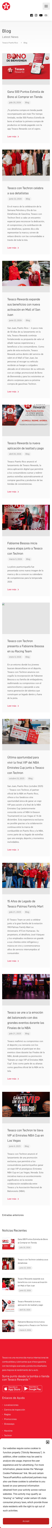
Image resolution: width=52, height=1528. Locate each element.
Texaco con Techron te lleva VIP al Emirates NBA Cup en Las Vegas (25, 1135)
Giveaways (9, 1424)
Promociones (10, 1419)
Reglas (7, 1414)
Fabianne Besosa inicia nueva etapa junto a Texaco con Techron (24, 548)
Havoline (8, 1431)
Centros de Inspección (14, 1410)
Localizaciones (11, 1405)
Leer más (12, 136)
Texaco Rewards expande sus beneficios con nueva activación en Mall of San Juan (32, 1282)
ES (46, 15)
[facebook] (31, 15)
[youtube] (41, 15)
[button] (47, 1442)
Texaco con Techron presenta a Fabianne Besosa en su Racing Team (25, 646)
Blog (27, 102)
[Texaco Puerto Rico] (6, 6)
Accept (26, 1521)
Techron (8, 1435)
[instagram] (36, 15)
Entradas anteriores (13, 1215)
